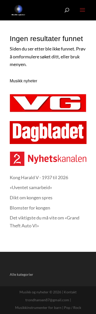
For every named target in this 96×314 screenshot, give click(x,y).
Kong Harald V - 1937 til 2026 (39, 177)
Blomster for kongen (30, 208)
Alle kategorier (21, 274)
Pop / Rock (72, 307)
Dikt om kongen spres (31, 197)
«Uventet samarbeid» (31, 187)
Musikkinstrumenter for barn (38, 307)
